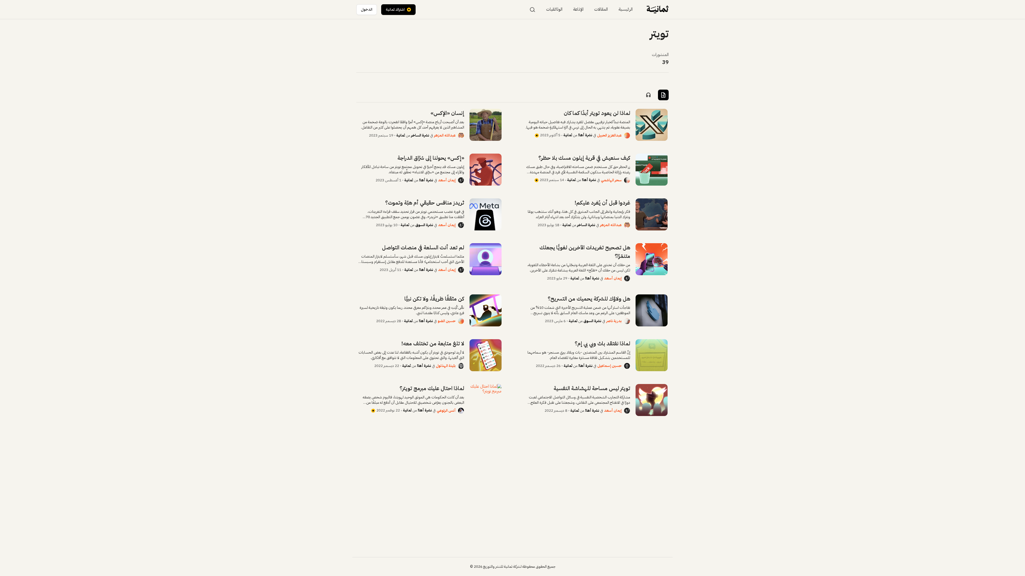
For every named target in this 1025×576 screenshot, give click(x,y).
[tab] (663, 95)
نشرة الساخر (420, 135)
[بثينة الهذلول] (461, 366)
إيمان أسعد (447, 180)
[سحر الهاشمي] (627, 180)
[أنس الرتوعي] (461, 410)
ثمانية (567, 135)
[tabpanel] (512, 262)
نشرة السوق (424, 225)
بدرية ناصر (614, 321)
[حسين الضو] (461, 321)
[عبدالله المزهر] (461, 135)
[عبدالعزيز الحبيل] (627, 135)
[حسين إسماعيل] (627, 366)
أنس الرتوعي (446, 410)
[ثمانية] (657, 9)
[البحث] (532, 9)
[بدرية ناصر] (627, 321)
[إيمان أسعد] (461, 180)
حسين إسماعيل (609, 366)
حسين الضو (447, 321)
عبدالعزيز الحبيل (609, 135)
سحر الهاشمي (611, 180)
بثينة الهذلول (446, 366)
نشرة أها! (585, 135)
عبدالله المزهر (445, 135)
